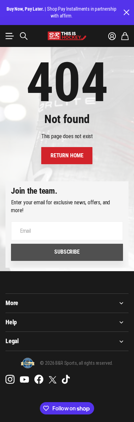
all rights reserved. (96, 363)
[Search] (23, 36)
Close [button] (126, 12)
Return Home (67, 155)
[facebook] (38, 379)
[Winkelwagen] (125, 36)
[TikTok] (66, 379)
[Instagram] (9, 379)
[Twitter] (52, 379)
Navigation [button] (9, 36)
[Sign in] (112, 36)
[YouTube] (24, 379)
